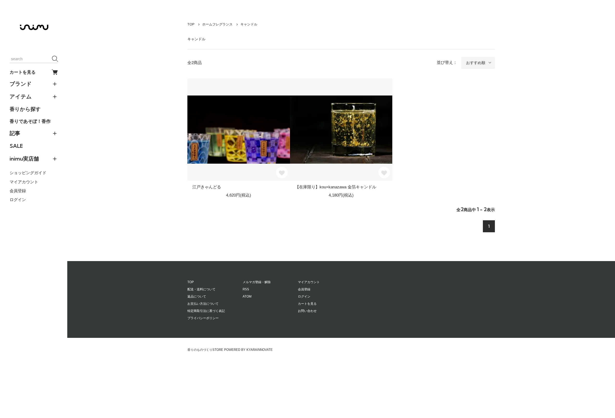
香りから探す (25, 109)
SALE (16, 146)
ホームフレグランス (217, 24)
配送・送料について (201, 289)
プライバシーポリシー (203, 318)
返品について (196, 296)
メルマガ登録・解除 (257, 282)
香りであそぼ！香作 (30, 121)
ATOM (247, 296)
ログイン (18, 199)
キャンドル (248, 24)
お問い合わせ (307, 311)
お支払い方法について (203, 303)
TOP (190, 24)
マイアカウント (24, 182)
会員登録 (18, 191)
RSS (246, 289)
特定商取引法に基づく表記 (206, 311)
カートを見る (23, 72)
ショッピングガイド (28, 173)
